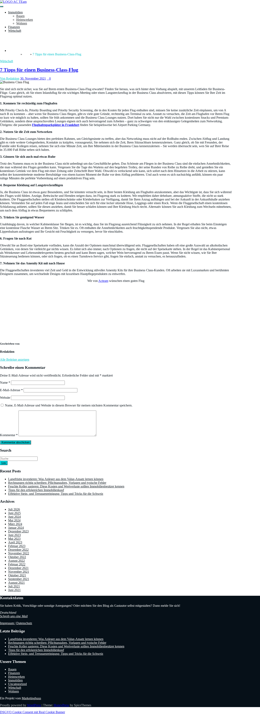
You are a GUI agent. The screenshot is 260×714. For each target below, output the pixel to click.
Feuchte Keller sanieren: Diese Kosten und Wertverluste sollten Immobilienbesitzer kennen (66, 486)
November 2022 (18, 553)
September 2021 (18, 579)
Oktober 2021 (17, 575)
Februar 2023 (16, 546)
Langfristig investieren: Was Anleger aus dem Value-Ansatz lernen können (55, 479)
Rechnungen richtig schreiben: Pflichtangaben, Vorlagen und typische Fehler (57, 482)
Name (5, 382)
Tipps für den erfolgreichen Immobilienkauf (36, 490)
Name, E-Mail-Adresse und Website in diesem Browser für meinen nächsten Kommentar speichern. (68, 405)
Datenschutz (24, 623)
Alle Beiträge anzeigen (14, 359)
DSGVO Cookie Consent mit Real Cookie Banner (32, 712)
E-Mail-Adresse (11, 390)
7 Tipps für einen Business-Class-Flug (39, 69)
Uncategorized (17, 684)
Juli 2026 (14, 509)
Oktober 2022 (17, 557)
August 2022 (16, 560)
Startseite (14, 54)
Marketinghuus (31, 698)
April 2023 (15, 542)
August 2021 (16, 582)
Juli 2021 (14, 586)
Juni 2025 (14, 513)
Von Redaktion (9, 78)
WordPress (34, 705)
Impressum (7, 623)
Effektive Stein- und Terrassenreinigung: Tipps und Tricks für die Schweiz (55, 493)
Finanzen (14, 27)
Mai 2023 (14, 538)
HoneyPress (61, 705)
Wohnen (21, 23)
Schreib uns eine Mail (14, 616)
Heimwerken (24, 19)
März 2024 (15, 524)
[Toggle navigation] (1, 6)
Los (4, 462)
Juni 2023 (14, 535)
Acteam (103, 281)
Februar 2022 (16, 564)
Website (5, 397)
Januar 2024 (16, 527)
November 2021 (18, 571)
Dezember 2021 (18, 568)
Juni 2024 (14, 516)
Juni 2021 (14, 590)
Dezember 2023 (18, 531)
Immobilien (15, 12)
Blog (26, 54)
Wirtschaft (14, 30)
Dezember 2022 (18, 549)
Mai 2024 (14, 520)
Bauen (20, 16)
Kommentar (9, 435)
